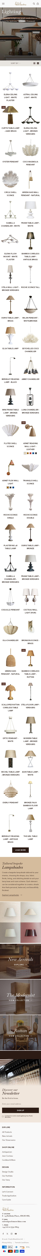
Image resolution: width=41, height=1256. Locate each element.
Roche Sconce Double (30, 516)
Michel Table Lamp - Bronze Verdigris (10, 773)
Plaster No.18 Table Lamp (10, 546)
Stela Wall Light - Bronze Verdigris (10, 288)
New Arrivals (7, 1136)
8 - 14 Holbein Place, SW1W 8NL (16, 1216)
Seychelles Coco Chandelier (30, 349)
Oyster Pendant (11, 162)
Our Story (6, 1180)
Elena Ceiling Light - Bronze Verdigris (30, 131)
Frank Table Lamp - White (30, 224)
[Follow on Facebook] (3, 1234)
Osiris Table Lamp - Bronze (30, 546)
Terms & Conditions (22, 1242)
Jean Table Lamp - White (30, 773)
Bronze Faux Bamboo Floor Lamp (30, 805)
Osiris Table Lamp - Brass (10, 319)
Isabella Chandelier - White (10, 224)
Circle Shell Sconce (10, 193)
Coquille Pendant (10, 610)
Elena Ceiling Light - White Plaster (10, 97)
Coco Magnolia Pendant (30, 163)
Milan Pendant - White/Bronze (30, 319)
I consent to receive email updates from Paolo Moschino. (19, 1116)
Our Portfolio (7, 1176)
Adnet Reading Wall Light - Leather (30, 446)
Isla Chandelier (10, 640)
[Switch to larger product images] (34, 63)
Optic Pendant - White (10, 739)
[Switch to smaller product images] (38, 63)
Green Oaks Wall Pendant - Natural (30, 193)
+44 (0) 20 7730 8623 (10, 1227)
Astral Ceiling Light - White (30, 95)
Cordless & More (8, 1160)
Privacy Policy (7, 1242)
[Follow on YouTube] (16, 1234)
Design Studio (7, 1172)
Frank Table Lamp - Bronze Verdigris (30, 577)
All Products (7, 1132)
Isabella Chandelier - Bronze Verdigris (10, 579)
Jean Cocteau (7, 1156)
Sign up (20, 1110)
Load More (20, 850)
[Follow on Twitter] (7, 1234)
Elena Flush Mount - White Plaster (10, 256)
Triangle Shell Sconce (30, 482)
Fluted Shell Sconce (10, 444)
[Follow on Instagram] (12, 1234)
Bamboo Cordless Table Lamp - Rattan (30, 674)
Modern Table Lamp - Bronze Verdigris (30, 741)
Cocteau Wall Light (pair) (30, 611)
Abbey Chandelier (30, 379)
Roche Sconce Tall (30, 287)
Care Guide (6, 1200)
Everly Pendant (10, 802)
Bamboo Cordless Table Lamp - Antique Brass (30, 256)
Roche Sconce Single (10, 516)
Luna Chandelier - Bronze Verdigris (31, 411)
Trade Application (9, 1196)
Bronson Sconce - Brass (30, 641)
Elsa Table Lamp (11, 348)
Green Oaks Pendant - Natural (10, 672)
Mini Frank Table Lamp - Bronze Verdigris (10, 413)
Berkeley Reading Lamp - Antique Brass (10, 839)
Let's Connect (7, 1192)
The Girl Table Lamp (30, 837)
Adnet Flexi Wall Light (10, 482)
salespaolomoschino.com (14, 1221)
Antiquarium (7, 1152)
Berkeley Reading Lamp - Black (10, 380)
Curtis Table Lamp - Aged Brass (10, 129)
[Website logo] (8, 1209)
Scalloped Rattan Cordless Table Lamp (11, 707)
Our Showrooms (8, 1140)
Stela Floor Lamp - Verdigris (30, 706)
